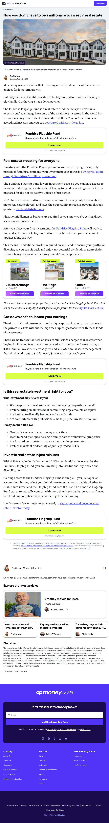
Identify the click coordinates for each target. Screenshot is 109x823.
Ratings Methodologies (12, 779)
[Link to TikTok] (54, 739)
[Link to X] (60, 739)
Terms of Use (51, 729)
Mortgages (43, 779)
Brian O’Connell (53, 634)
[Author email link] (104, 568)
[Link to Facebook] (49, 739)
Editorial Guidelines (10, 770)
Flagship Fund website (90, 308)
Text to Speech (87, 805)
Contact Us (7, 765)
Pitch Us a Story (9, 774)
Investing (42, 760)
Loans (41, 784)
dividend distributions (30, 209)
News (41, 756)
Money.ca (77, 756)
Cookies (23, 805)
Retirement (43, 765)
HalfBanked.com (80, 765)
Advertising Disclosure (70, 805)
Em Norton (15, 76)
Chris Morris (87, 634)
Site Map (98, 805)
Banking (42, 774)
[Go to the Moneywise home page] (17, 3)
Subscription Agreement (66, 729)
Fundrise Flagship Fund (71, 228)
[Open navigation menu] (4, 3)
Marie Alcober (57, 609)
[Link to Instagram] (43, 739)
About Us (6, 756)
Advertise (7, 760)
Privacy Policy (85, 729)
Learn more (54, 145)
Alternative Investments (48, 770)
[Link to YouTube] (66, 739)
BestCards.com (80, 760)
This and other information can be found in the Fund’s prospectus (47, 546)
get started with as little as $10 (64, 123)
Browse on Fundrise (19, 293)
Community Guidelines (55, 810)
